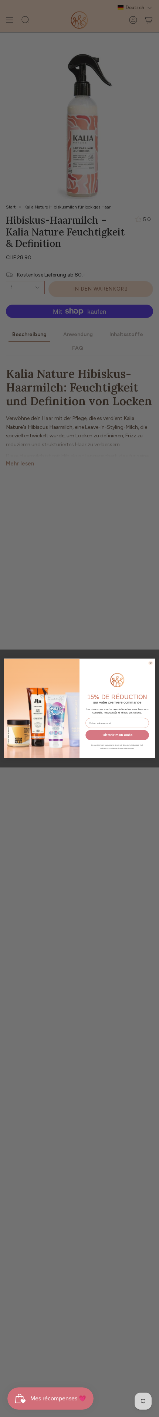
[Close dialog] (150, 663)
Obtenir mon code (117, 735)
